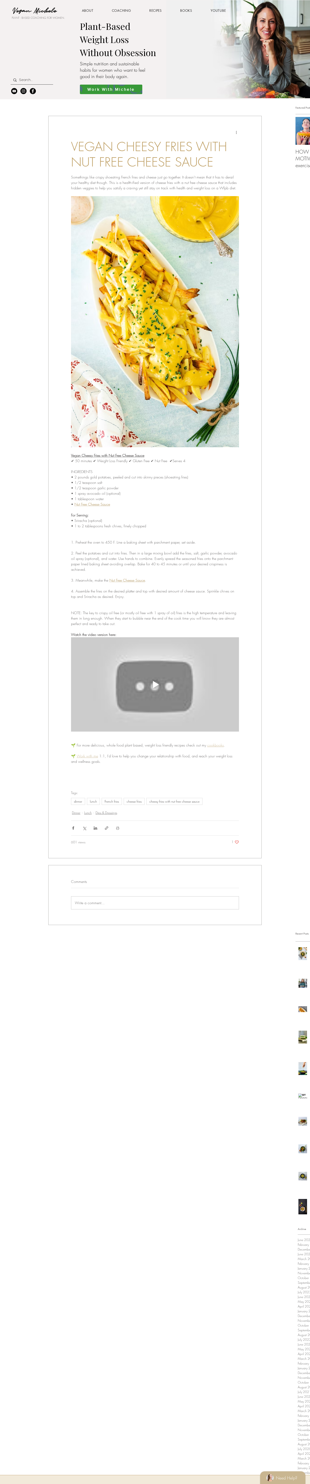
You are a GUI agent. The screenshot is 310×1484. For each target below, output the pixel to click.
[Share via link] (106, 828)
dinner (78, 801)
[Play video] (155, 684)
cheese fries (134, 801)
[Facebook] (33, 91)
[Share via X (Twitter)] (84, 828)
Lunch (88, 813)
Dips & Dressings (106, 813)
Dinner (76, 813)
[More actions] (236, 132)
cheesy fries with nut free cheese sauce (174, 801)
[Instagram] (23, 91)
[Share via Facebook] (73, 828)
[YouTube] (14, 91)
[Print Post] (118, 828)
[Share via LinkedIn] (95, 828)
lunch (93, 801)
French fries (112, 801)
